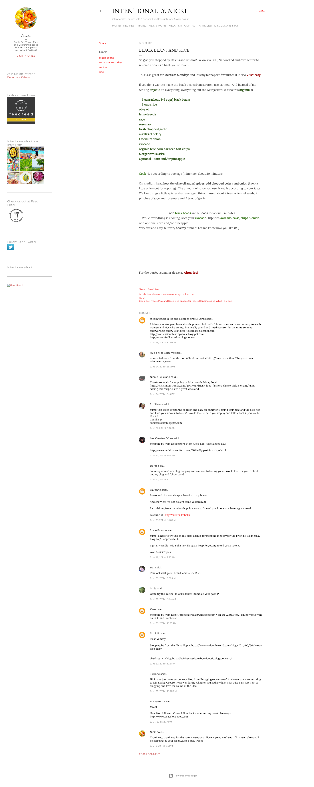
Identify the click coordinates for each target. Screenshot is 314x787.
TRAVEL (141, 25)
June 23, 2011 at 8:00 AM (163, 342)
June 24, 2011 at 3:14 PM (162, 394)
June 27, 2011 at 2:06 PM (162, 455)
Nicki (153, 732)
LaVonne (155, 489)
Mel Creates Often (161, 438)
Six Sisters (156, 404)
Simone (155, 674)
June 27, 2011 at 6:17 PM (162, 479)
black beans (106, 57)
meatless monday (110, 62)
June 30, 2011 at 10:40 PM (163, 691)
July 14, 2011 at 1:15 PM (161, 746)
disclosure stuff (227, 25)
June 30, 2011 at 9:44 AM (163, 599)
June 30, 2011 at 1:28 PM (162, 663)
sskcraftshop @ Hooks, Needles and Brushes (178, 318)
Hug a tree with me (162, 352)
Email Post (154, 289)
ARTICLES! (205, 25)
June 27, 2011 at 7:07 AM (162, 428)
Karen (153, 609)
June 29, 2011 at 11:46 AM (163, 520)
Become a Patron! (18, 77)
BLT (152, 567)
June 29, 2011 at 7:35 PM (162, 557)
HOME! (116, 25)
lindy (153, 588)
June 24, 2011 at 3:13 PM (162, 366)
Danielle (155, 633)
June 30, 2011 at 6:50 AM (163, 578)
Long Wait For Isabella (177, 514)
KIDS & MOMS (157, 25)
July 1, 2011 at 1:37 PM (161, 721)
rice (101, 72)
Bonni (154, 465)
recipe (103, 67)
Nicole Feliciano (160, 377)
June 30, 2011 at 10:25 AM (163, 623)
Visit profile (26, 55)
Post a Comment (149, 754)
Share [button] (102, 43)
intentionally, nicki (149, 11)
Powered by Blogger (185, 775)
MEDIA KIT (175, 25)
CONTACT (190, 25)
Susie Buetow (158, 530)
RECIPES (128, 25)
